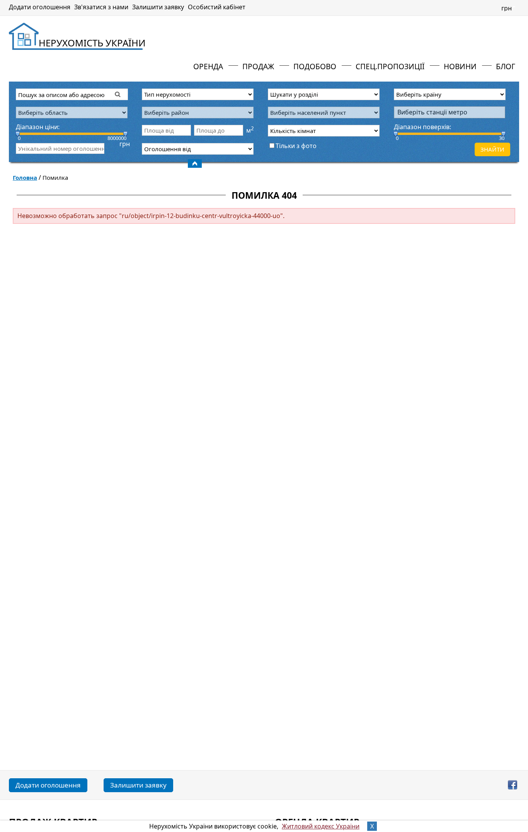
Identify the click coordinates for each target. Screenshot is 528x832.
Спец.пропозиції (390, 66)
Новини (460, 66)
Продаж (258, 66)
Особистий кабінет (216, 7)
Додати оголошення (39, 7)
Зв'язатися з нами (101, 7)
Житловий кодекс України (320, 826)
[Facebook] (513, 784)
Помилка (55, 177)
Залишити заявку (158, 7)
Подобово (314, 66)
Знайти (492, 149)
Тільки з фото (296, 146)
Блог (505, 66)
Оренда (208, 66)
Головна (25, 177)
